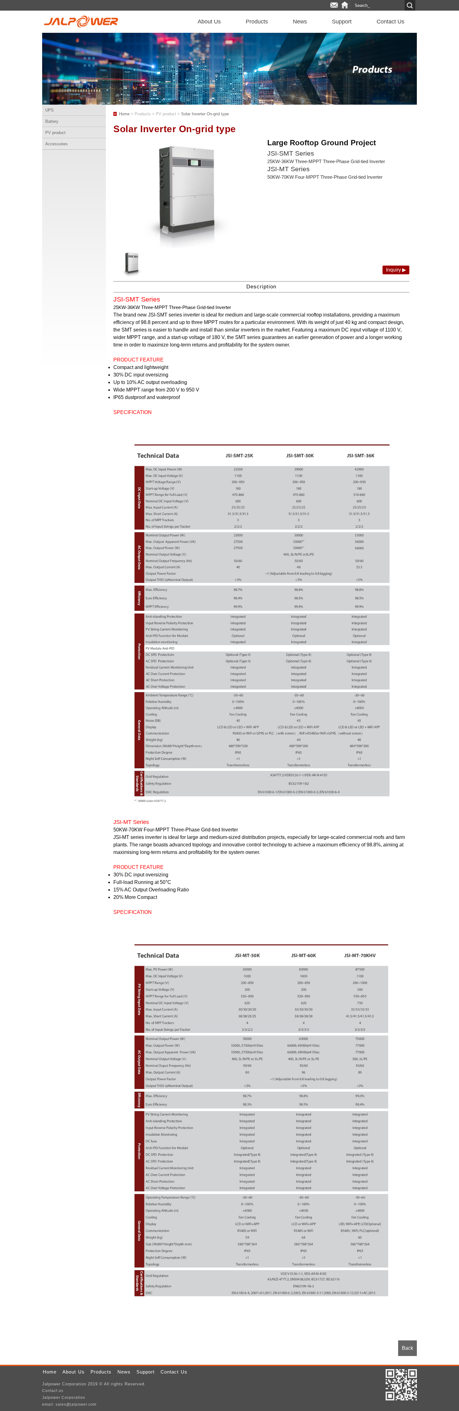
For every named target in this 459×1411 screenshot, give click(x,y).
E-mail (334, 5)
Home (344, 5)
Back (407, 1348)
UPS (49, 110)
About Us (209, 21)
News (300, 21)
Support (342, 21)
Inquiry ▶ (396, 269)
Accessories (56, 144)
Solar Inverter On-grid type (205, 114)
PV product (55, 132)
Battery (51, 121)
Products (257, 21)
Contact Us (390, 21)
